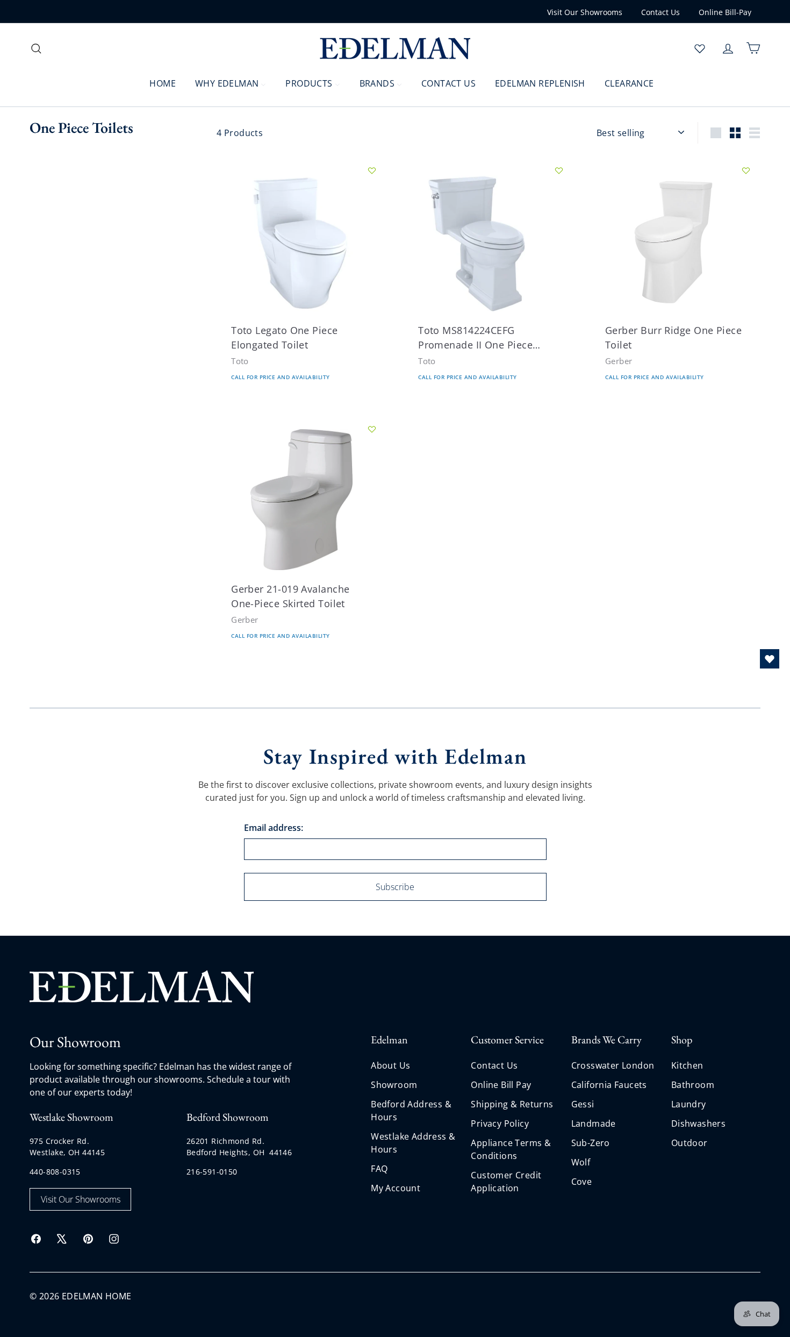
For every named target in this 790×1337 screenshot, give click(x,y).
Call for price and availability (280, 377)
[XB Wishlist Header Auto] (700, 48)
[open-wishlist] (769, 658)
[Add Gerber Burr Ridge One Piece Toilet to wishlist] (746, 170)
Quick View (259, 279)
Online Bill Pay (501, 1085)
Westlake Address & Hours (413, 1142)
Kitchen (687, 1065)
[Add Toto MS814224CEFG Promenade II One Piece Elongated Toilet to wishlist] (559, 170)
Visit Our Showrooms (584, 12)
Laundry (688, 1104)
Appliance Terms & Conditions (511, 1149)
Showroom (394, 1085)
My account (395, 1188)
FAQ (379, 1169)
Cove (581, 1181)
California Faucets (609, 1085)
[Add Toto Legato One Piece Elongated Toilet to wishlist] (371, 170)
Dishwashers (698, 1123)
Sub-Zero (590, 1143)
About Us (390, 1065)
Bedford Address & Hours (411, 1110)
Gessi (582, 1104)
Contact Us (660, 12)
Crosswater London (613, 1065)
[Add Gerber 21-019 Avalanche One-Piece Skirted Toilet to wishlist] (371, 429)
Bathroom (692, 1085)
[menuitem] (155, 83)
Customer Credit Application (506, 1181)
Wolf (581, 1162)
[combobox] (116, 48)
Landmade (593, 1123)
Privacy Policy (500, 1123)
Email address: (273, 828)
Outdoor (689, 1143)
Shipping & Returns (512, 1104)
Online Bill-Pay (725, 12)
